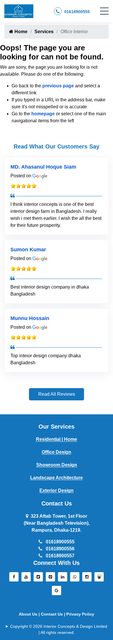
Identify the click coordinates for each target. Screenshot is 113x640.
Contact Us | (53, 614)
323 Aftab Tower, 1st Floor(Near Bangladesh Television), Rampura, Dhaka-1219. (57, 523)
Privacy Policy (80, 614)
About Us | (30, 614)
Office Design (56, 452)
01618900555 (76, 11)
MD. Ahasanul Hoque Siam (43, 167)
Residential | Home (56, 439)
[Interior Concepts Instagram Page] (86, 578)
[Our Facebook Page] (13, 578)
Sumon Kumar (28, 249)
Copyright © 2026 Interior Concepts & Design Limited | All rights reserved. (58, 629)
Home (20, 31)
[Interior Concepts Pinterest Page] (50, 578)
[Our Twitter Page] (38, 578)
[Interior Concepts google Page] (56, 592)
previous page (58, 85)
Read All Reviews (56, 394)
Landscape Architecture (56, 477)
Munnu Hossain (29, 318)
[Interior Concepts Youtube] (26, 578)
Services (44, 31)
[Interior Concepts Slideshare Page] (99, 578)
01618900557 (59, 555)
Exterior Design (56, 490)
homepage (43, 113)
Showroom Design (56, 464)
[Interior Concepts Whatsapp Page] (74, 578)
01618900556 (59, 548)
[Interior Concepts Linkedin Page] (62, 578)
